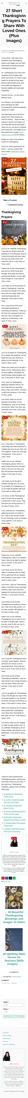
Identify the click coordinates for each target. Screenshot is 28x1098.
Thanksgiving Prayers (15, 204)
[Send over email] (14, 878)
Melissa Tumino (7, 881)
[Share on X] (10, 878)
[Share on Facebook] (6, 878)
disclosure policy (5, 52)
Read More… (14, 872)
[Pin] (5, 159)
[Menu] (2, 3)
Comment (5, 980)
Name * (6, 1002)
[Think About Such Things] (14, 3)
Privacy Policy (16, 977)
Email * (6, 1009)
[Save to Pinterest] (3, 878)
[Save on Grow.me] (17, 878)
